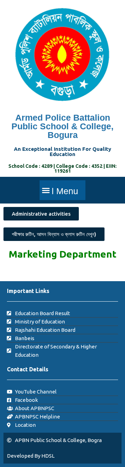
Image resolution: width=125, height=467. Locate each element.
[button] (62, 190)
